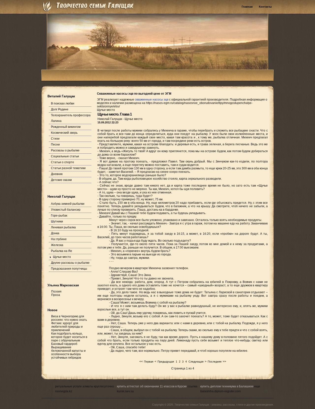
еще (257, 386)
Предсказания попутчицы (69, 268)
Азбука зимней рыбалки (67, 203)
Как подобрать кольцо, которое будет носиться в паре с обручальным (69, 337)
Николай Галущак (110, 119)
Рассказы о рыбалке (65, 150)
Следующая (196, 361)
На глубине (59, 239)
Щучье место (62, 257)
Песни (55, 144)
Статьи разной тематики (68, 168)
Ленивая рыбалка (63, 227)
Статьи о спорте (62, 162)
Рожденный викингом (65, 127)
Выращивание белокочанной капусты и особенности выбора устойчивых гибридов (68, 352)
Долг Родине (59, 109)
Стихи (55, 138)
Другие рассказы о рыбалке (70, 262)
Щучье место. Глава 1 (114, 114)
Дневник (57, 174)
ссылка (192, 386)
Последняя (214, 361)
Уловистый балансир (65, 209)
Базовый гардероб (64, 344)
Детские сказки (61, 180)
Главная (247, 6)
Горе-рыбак (59, 215)
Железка (57, 245)
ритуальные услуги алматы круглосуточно (84, 386)
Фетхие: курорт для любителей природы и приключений (67, 326)
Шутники (57, 221)
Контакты (265, 6)
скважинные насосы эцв (151, 99)
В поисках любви (62, 103)
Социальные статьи (65, 156)
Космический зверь (64, 132)
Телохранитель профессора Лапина (71, 118)
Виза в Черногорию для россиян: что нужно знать (69, 318)
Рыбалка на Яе (61, 251)
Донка (55, 233)
